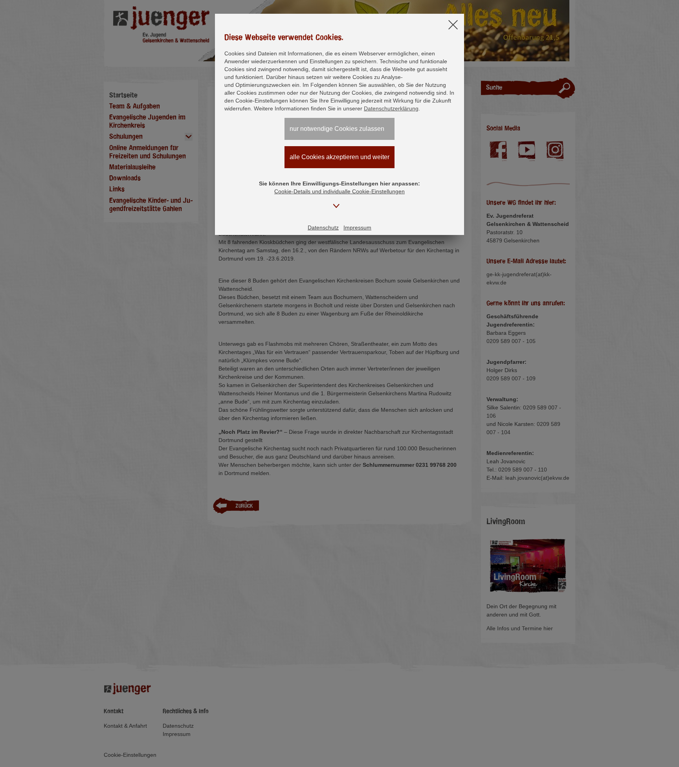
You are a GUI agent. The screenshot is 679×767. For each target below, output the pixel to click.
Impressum (357, 227)
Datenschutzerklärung (391, 108)
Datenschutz (323, 227)
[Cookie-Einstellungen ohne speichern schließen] (453, 25)
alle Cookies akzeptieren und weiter (339, 157)
